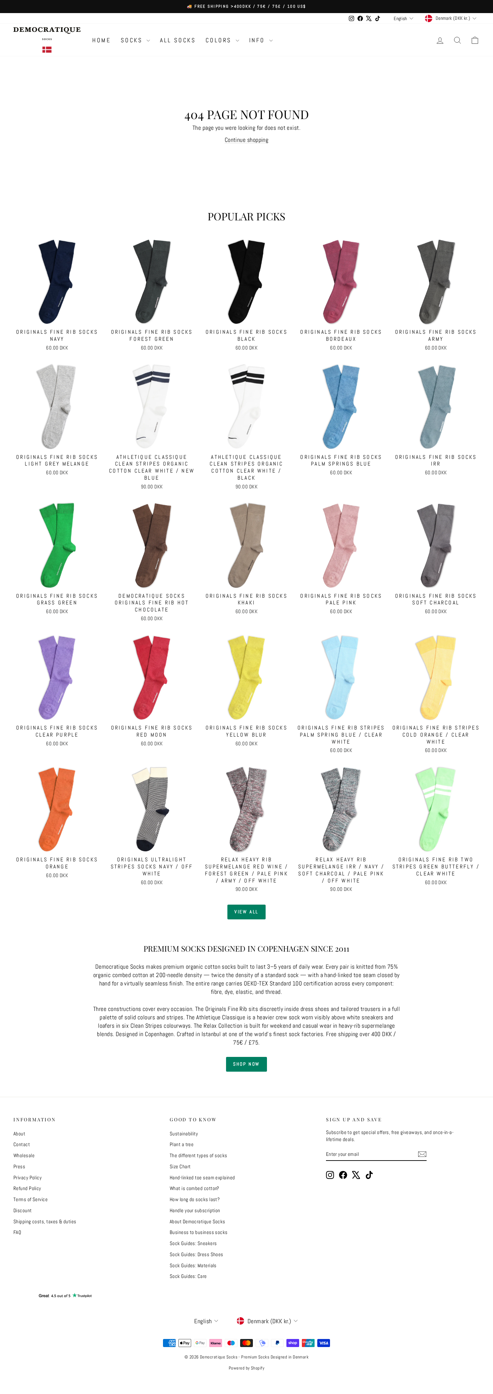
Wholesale (24, 1155)
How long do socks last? (195, 1199)
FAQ (17, 1232)
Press (19, 1166)
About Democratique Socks (197, 1221)
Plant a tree (182, 1144)
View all (246, 912)
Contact (21, 1144)
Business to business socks (199, 1232)
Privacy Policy (27, 1177)
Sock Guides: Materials (193, 1265)
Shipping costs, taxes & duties (44, 1221)
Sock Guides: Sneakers (193, 1243)
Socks (133, 40)
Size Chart (180, 1166)
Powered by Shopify (246, 1368)
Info (258, 40)
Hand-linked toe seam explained (202, 1177)
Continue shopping (247, 140)
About (19, 1133)
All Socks (178, 40)
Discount (22, 1210)
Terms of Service (30, 1199)
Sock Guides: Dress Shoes (196, 1254)
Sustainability (184, 1133)
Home (101, 40)
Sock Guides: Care (188, 1276)
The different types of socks (198, 1155)
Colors (220, 40)
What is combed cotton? (194, 1188)
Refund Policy (27, 1188)
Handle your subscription (195, 1210)
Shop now (246, 1064)
